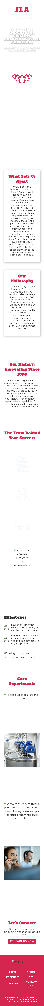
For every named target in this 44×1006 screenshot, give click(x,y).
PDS (31, 977)
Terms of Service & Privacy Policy (26, 1001)
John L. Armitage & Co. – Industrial (24, 997)
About (31, 972)
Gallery (12, 983)
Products (13, 977)
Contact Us (31, 983)
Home (12, 972)
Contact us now (22, 941)
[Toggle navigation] (40, 3)
